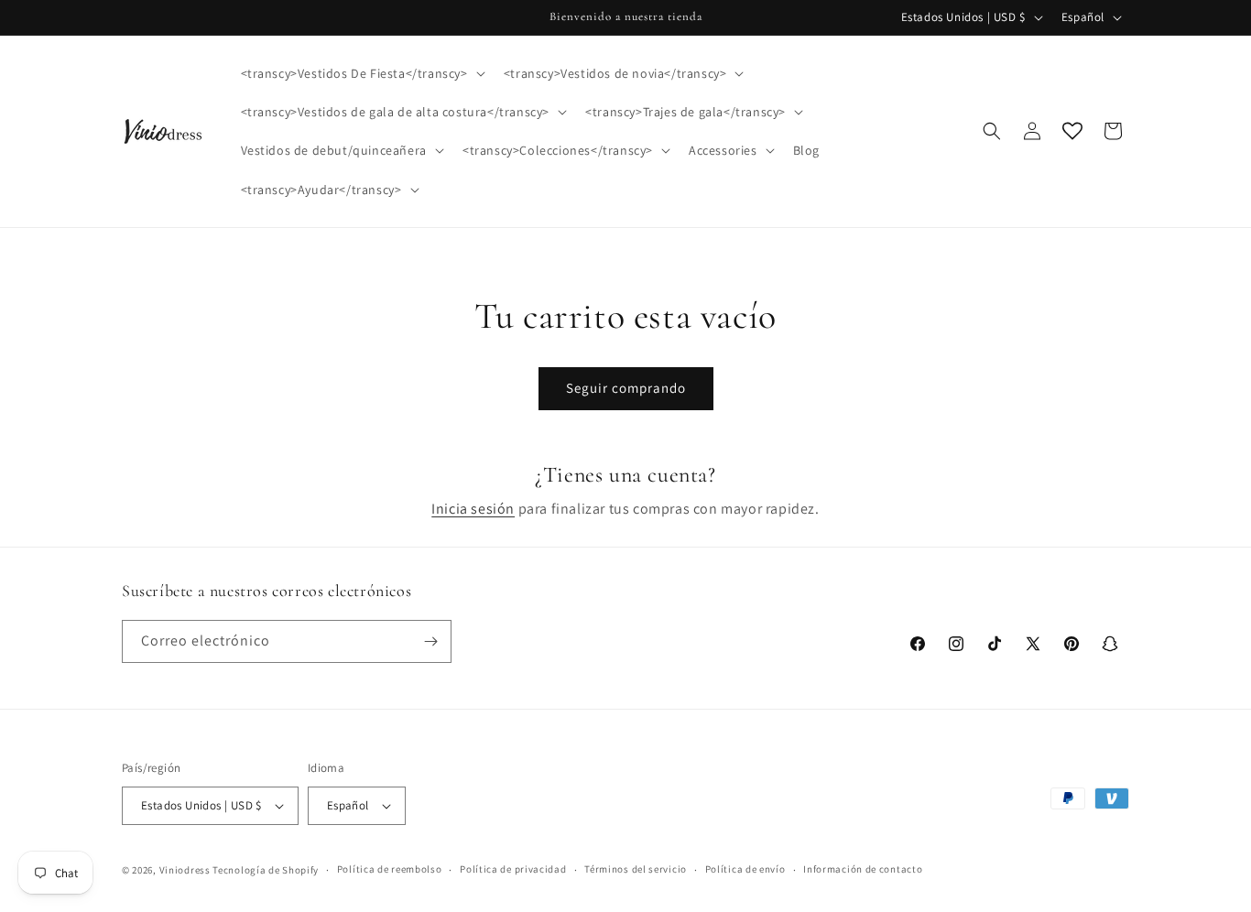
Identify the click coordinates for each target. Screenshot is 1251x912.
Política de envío (745, 869)
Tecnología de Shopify (265, 869)
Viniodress (185, 869)
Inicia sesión (473, 508)
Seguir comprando (626, 387)
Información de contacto (862, 869)
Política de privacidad (513, 869)
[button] (361, 73)
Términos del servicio (635, 869)
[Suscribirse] (430, 641)
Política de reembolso (389, 869)
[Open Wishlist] (1072, 131)
